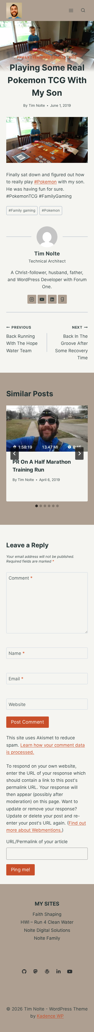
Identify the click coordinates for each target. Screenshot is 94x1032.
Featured (41, 57)
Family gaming (22, 210)
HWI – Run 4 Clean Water (47, 922)
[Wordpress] (47, 971)
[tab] (36, 506)
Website (17, 704)
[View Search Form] (83, 10)
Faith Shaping (47, 914)
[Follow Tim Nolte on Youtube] (42, 299)
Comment (21, 578)
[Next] (79, 453)
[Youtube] (69, 971)
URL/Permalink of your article (37, 841)
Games (60, 57)
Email (16, 678)
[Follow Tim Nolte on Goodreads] (62, 299)
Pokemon (51, 210)
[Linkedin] (58, 971)
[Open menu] (71, 10)
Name (17, 653)
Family (23, 57)
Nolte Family (47, 938)
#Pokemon (45, 181)
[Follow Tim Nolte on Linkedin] (52, 299)
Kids (73, 57)
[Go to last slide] (14, 453)
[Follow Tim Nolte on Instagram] (31, 299)
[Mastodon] (36, 971)
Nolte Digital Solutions (47, 930)
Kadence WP (50, 1016)
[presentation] (47, 428)
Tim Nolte (37, 105)
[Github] (24, 971)
